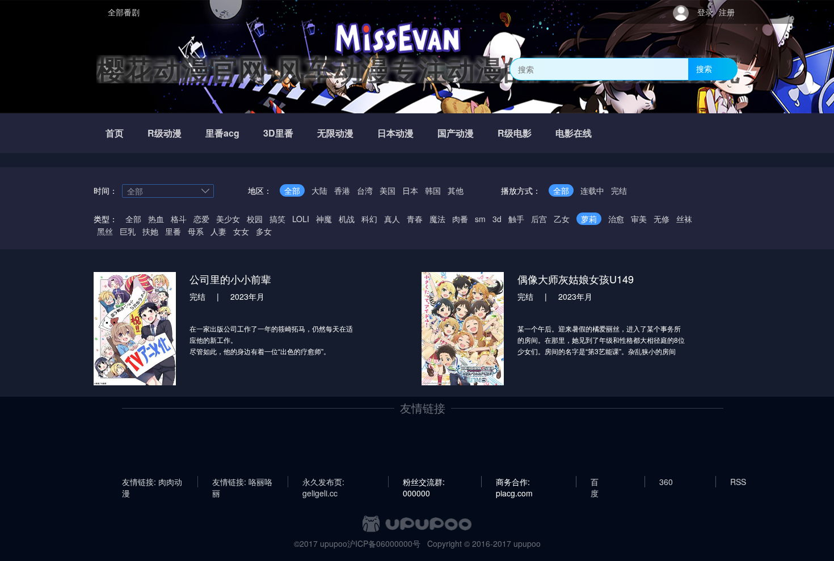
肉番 (460, 218)
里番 (173, 231)
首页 (115, 132)
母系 (196, 231)
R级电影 (515, 132)
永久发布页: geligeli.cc (323, 481)
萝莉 (589, 218)
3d (497, 218)
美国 (387, 190)
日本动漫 (395, 132)
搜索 (704, 68)
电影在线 (573, 132)
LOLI (300, 218)
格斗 (179, 218)
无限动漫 (335, 132)
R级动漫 (165, 132)
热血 (156, 218)
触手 (516, 218)
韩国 (433, 190)
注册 (727, 12)
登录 (705, 12)
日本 (410, 190)
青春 (415, 218)
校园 (255, 218)
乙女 (562, 218)
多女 (264, 231)
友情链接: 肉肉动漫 (152, 481)
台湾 (365, 190)
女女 (241, 231)
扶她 (150, 231)
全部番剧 (124, 12)
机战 (347, 218)
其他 (456, 190)
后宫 (539, 218)
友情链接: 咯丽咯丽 (242, 481)
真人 (392, 218)
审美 (639, 218)
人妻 (218, 231)
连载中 (592, 190)
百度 (595, 481)
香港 (342, 190)
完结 (619, 190)
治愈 (616, 218)
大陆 (319, 190)
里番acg (222, 132)
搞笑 (277, 218)
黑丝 (105, 231)
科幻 (369, 218)
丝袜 (684, 218)
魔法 (437, 218)
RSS (738, 481)
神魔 (324, 218)
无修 (661, 218)
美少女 (228, 218)
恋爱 (201, 218)
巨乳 (128, 231)
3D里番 (278, 132)
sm (480, 218)
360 (666, 481)
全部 (292, 190)
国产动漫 (455, 132)
